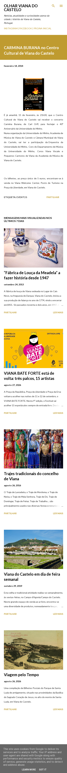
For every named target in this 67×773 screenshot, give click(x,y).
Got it (43, 769)
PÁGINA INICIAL (42, 28)
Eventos (22, 197)
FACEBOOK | (26, 28)
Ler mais (58, 312)
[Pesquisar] (53, 6)
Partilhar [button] (53, 197)
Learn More (29, 769)
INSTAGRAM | (11, 28)
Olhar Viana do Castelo (21, 7)
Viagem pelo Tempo (21, 674)
